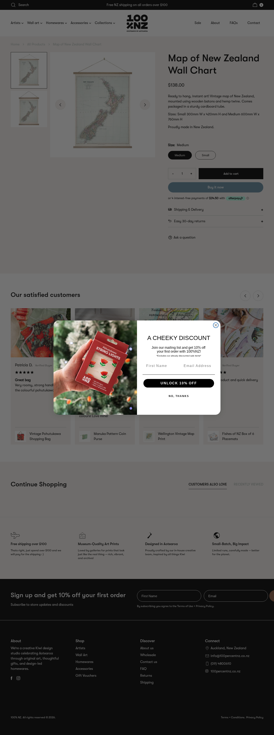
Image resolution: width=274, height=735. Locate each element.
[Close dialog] (215, 325)
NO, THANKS (179, 396)
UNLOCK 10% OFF (179, 383)
